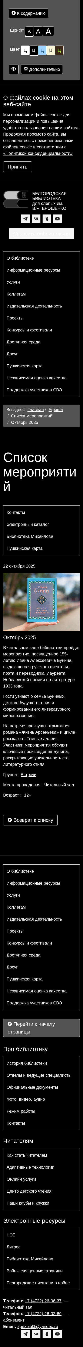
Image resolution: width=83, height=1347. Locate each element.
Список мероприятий (31, 416)
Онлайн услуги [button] (21, 1179)
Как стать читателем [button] (27, 1155)
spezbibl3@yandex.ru (37, 1326)
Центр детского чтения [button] (29, 1191)
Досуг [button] (12, 354)
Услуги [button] (13, 282)
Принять (17, 167)
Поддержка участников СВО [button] (34, 389)
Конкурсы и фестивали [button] (29, 330)
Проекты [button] (15, 318)
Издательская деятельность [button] (34, 306)
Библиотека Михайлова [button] (30, 536)
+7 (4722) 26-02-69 (43, 1313)
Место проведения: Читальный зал (38, 784)
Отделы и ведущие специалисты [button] (39, 1075)
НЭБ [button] (11, 1235)
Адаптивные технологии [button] (30, 1167)
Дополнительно (44, 69)
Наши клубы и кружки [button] (28, 1203)
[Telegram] (25, 218)
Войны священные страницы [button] (35, 1271)
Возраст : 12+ (17, 795)
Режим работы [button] (21, 1111)
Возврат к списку (32, 820)
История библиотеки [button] (27, 1063)
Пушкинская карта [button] (25, 366)
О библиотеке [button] (20, 258)
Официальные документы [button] (32, 1087)
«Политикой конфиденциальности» (38, 153)
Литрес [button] (13, 1247)
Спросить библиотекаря (41, 234)
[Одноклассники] (47, 218)
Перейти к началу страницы (31, 1028)
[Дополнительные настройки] (14, 69)
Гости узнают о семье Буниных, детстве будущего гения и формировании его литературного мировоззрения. (36, 706)
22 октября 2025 (19, 566)
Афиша (56, 409)
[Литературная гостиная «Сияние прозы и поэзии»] (41, 602)
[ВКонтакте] (36, 218)
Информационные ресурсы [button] (33, 270)
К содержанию (31, 13)
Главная (35, 409)
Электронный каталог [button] (28, 524)
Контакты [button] (16, 512)
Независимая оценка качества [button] (37, 378)
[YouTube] (57, 218)
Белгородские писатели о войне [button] (38, 1282)
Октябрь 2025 (24, 422)
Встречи (28, 774)
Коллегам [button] (16, 294)
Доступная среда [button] (23, 342)
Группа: (19, 774)
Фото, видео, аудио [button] (26, 1099)
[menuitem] (41, 258)
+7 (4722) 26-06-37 (43, 1300)
